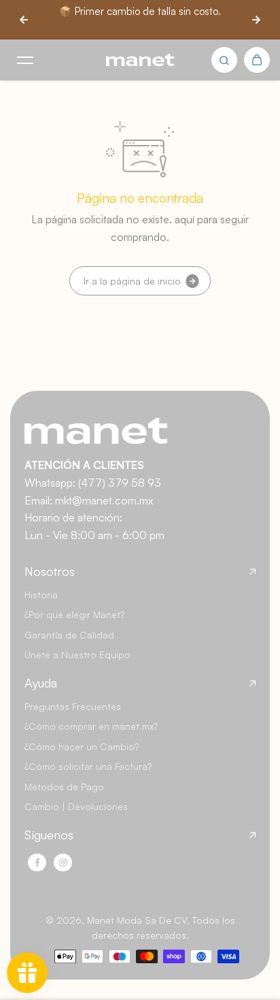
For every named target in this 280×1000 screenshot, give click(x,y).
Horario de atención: (73, 517)
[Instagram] (63, 862)
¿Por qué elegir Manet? (74, 614)
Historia (41, 594)
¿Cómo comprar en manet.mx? (91, 726)
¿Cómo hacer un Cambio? (81, 746)
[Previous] (24, 20)
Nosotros (49, 571)
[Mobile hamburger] (25, 60)
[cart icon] (257, 60)
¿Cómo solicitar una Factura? (88, 766)
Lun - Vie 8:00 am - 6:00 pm (94, 535)
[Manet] (140, 60)
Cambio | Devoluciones (76, 806)
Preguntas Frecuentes (72, 706)
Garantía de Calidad (69, 635)
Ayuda (40, 683)
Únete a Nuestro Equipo (77, 654)
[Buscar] (224, 60)
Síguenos (48, 835)
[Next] (256, 20)
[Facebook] (37, 862)
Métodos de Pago (64, 786)
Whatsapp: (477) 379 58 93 (92, 482)
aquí (184, 219)
